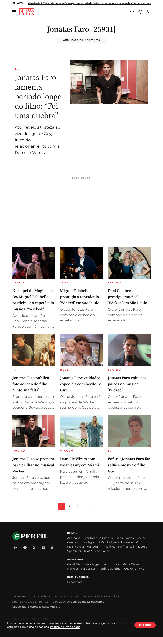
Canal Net (74, 564)
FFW (100, 542)
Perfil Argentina (109, 568)
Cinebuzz (73, 542)
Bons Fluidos (125, 538)
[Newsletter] (139, 11)
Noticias (73, 568)
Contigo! (88, 542)
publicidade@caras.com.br (88, 601)
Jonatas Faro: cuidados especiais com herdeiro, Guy (81, 384)
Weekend (129, 568)
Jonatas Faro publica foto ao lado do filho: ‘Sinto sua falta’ (30, 384)
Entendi (145, 625)
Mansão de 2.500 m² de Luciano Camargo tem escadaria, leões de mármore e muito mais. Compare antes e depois (93, 3)
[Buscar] (132, 11)
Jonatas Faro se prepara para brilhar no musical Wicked (33, 465)
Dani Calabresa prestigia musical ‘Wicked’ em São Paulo (127, 297)
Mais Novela (75, 546)
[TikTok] (52, 547)
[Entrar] (147, 11)
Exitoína (114, 564)
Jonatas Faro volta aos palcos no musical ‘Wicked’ (127, 384)
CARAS (141, 538)
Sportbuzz (74, 551)
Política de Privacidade (65, 626)
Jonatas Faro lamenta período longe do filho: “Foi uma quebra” (38, 96)
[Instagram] (15, 547)
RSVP (88, 551)
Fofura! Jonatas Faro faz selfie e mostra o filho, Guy (129, 465)
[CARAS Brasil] (26, 12)
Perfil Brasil (126, 546)
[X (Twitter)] (34, 547)
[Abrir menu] (14, 11)
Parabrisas (88, 568)
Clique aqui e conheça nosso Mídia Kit (36, 606)
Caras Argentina (94, 564)
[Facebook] (25, 547)
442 (141, 568)
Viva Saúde (102, 551)
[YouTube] (43, 547)
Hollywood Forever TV (122, 542)
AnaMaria (73, 538)
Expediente (74, 582)
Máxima (109, 546)
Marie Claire (130, 564)
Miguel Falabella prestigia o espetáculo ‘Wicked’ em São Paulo (79, 297)
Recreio (142, 546)
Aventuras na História (98, 538)
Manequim (94, 546)
